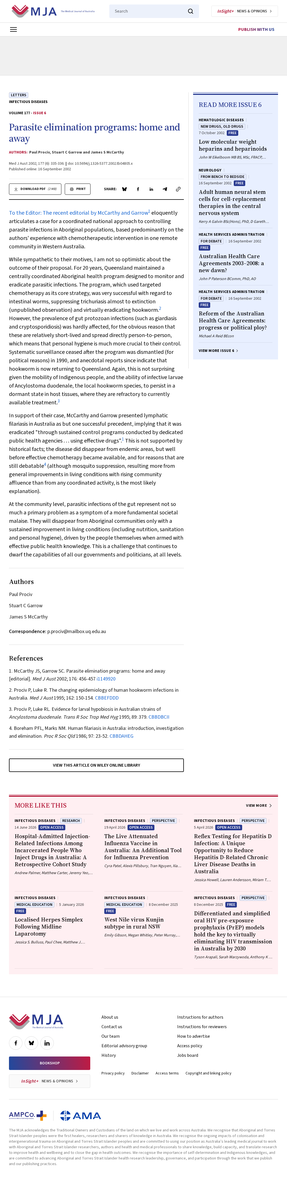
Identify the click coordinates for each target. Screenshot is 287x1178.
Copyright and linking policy (209, 1073)
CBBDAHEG (121, 736)
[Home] (53, 11)
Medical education (34, 904)
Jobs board (187, 1055)
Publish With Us (256, 29)
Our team (110, 1036)
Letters (18, 95)
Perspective (163, 821)
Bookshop (50, 1063)
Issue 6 (39, 113)
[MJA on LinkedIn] (47, 1043)
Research (71, 821)
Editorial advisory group (124, 1046)
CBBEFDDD (107, 698)
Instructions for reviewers (202, 1027)
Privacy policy (113, 1073)
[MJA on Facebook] (15, 1043)
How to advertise (193, 1036)
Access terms (167, 1073)
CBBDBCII (159, 717)
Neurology (210, 170)
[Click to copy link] (178, 189)
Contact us (111, 1027)
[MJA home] (36, 1022)
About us (109, 1017)
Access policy (189, 1046)
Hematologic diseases (221, 120)
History (108, 1055)
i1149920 (106, 678)
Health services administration (232, 234)
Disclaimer (140, 1073)
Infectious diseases (28, 102)
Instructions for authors (200, 1017)
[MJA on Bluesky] (31, 1043)
